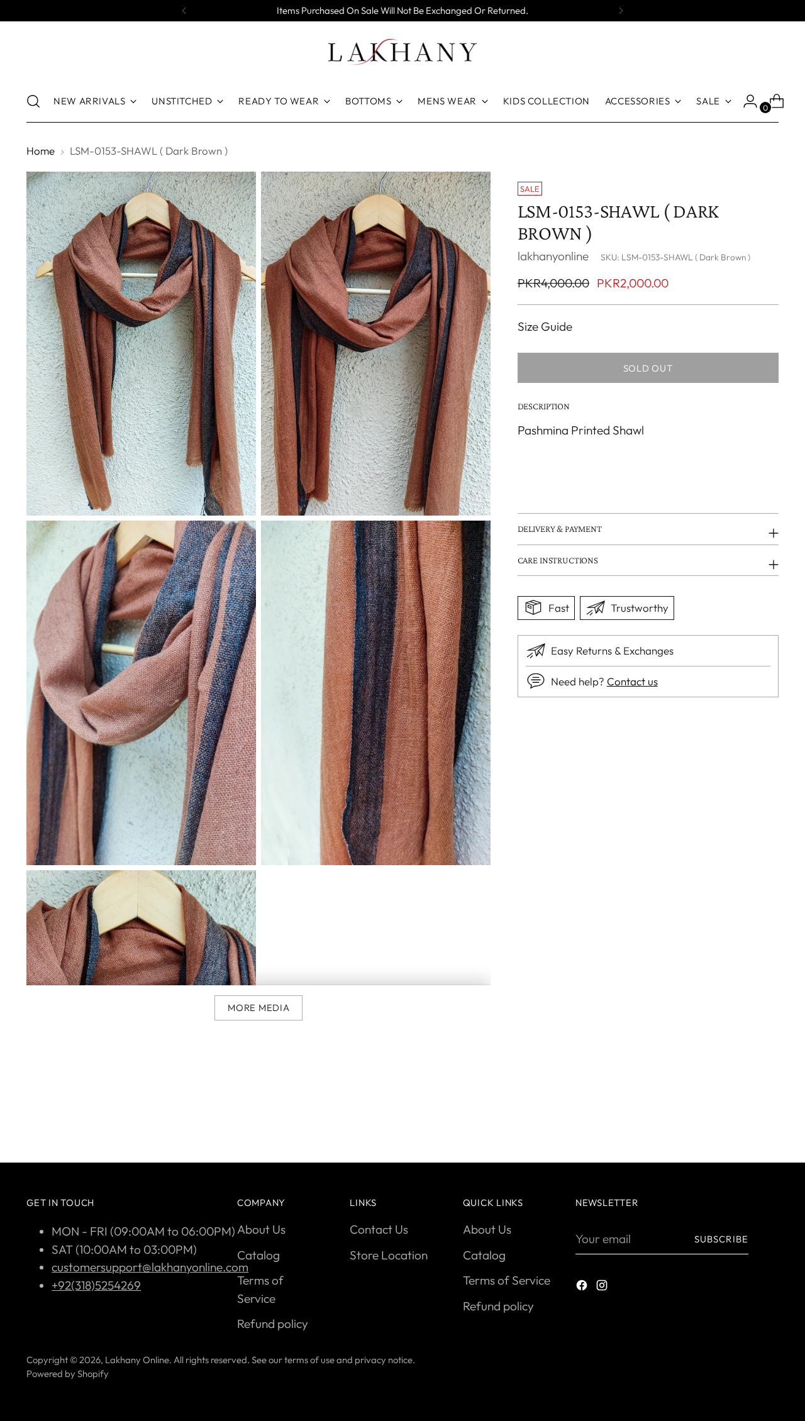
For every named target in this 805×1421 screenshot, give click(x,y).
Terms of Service (506, 1280)
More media (258, 1008)
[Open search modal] (33, 101)
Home (40, 150)
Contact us (632, 681)
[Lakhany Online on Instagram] (603, 1287)
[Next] (621, 10)
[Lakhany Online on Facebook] (583, 1287)
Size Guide (545, 325)
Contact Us (379, 1229)
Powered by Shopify (67, 1374)
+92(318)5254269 (96, 1285)
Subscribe (721, 1239)
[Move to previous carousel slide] (739, 1120)
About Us (261, 1229)
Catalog (258, 1255)
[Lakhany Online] (402, 52)
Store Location (389, 1255)
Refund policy (272, 1323)
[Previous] (184, 10)
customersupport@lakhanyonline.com (150, 1266)
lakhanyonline (553, 255)
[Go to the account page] (745, 101)
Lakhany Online (137, 1360)
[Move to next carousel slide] (768, 1119)
